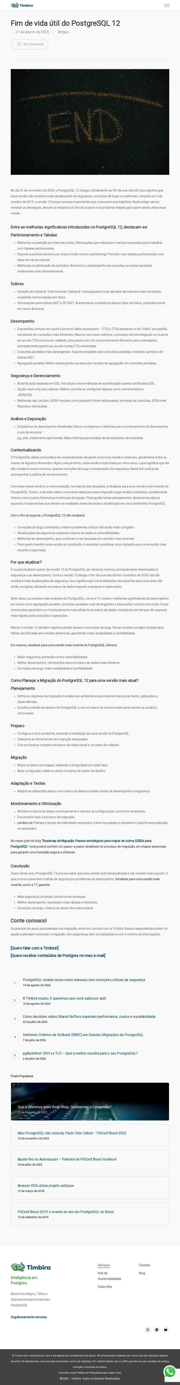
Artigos (63, 32)
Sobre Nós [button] (105, 1286)
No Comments (33, 44)
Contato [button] (144, 1265)
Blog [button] (142, 1273)
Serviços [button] (104, 1265)
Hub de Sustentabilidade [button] (109, 1276)
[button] (166, 5)
